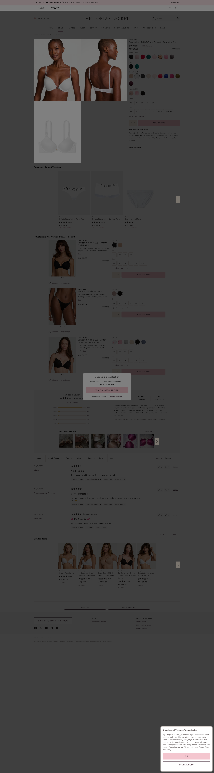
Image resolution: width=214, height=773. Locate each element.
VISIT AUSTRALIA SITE (107, 390)
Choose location (115, 396)
